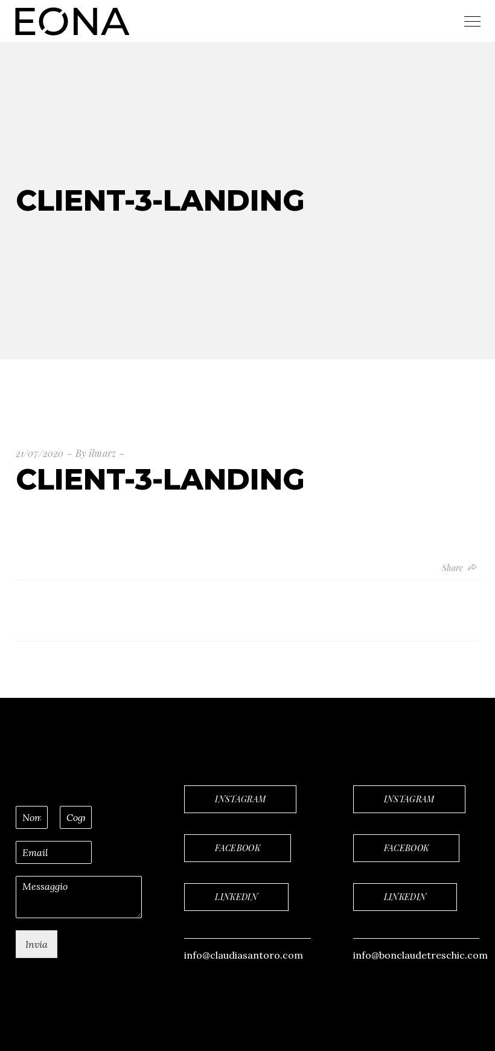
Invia (36, 944)
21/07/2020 (40, 453)
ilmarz (102, 453)
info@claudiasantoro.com (243, 955)
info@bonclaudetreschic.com (420, 955)
